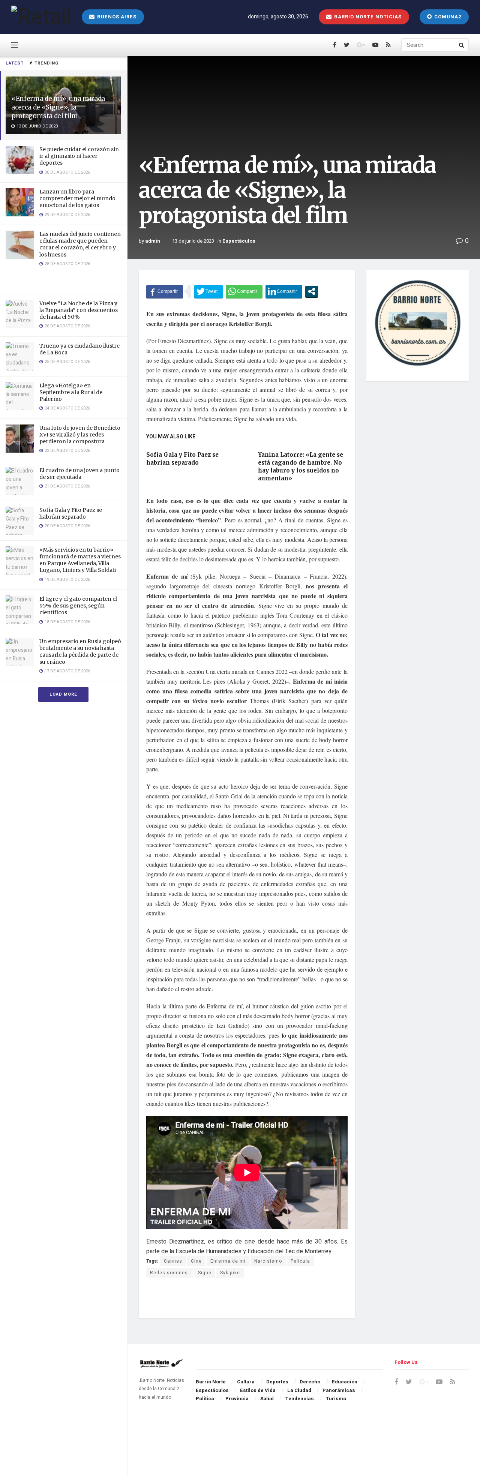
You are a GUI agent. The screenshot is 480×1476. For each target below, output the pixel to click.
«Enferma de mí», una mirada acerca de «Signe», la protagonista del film (58, 107)
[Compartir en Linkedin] (284, 291)
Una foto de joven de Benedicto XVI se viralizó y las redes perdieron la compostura (79, 434)
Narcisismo (268, 1261)
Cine (196, 1261)
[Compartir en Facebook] (164, 291)
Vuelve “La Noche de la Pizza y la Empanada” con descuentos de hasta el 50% (78, 310)
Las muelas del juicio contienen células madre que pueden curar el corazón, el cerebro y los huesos (80, 244)
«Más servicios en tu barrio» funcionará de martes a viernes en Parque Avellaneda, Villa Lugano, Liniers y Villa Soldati (80, 560)
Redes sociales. (169, 1272)
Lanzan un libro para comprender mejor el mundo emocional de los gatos (77, 198)
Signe (205, 1272)
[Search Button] (462, 45)
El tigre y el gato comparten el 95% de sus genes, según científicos (78, 606)
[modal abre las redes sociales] (311, 291)
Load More (63, 694)
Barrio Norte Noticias (367, 16)
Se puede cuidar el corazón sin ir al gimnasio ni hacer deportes (79, 156)
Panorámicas (338, 1390)
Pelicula (300, 1261)
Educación (344, 1381)
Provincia (237, 1398)
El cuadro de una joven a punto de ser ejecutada (79, 473)
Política (205, 1398)
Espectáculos (238, 240)
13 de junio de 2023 (193, 240)
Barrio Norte (211, 1381)
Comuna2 (447, 16)
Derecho (310, 1381)
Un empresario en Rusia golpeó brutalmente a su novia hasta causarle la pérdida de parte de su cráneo (80, 651)
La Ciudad (299, 1390)
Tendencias (299, 1398)
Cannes (173, 1261)
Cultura (246, 1381)
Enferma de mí (228, 1261)
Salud (267, 1398)
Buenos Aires (116, 16)
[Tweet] (208, 291)
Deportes (277, 1381)
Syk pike (230, 1272)
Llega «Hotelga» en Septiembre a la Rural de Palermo (70, 392)
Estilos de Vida (258, 1390)
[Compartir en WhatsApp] (244, 291)
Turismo (336, 1398)
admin (152, 240)
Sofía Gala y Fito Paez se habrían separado (70, 513)
